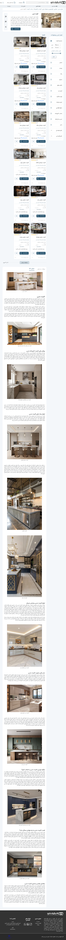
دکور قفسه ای (59, 136)
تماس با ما (23, 6)
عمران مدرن (60, 9)
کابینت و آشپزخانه (37, 9)
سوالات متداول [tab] (41, 269)
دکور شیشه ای (59, 130)
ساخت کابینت (30, 9)
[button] (15, 29)
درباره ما (9, 6)
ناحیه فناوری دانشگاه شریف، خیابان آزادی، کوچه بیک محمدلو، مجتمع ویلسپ (13, 924)
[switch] (52, 130)
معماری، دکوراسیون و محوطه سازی (49, 9)
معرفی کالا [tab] (31, 269)
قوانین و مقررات (38, 923)
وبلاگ (38, 925)
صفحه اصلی (38, 6)
